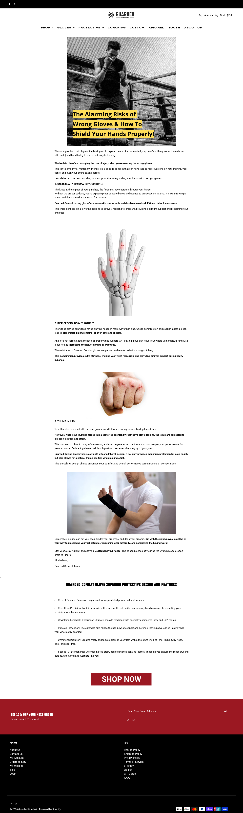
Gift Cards (130, 773)
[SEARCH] (201, 15)
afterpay (129, 765)
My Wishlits (16, 765)
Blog (12, 769)
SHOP (45, 27)
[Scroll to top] (236, 804)
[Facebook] (9, 4)
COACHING (117, 27)
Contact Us (16, 753)
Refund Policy (132, 749)
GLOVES (64, 27)
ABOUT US (193, 27)
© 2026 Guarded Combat (24, 809)
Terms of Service (133, 761)
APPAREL (156, 27)
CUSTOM (137, 27)
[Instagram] (13, 4)
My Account (17, 757)
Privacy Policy (132, 757)
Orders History (18, 761)
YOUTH (174, 27)
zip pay (128, 769)
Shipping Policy (133, 753)
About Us (15, 749)
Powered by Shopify (50, 809)
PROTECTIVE (90, 27)
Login (13, 773)
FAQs (127, 777)
